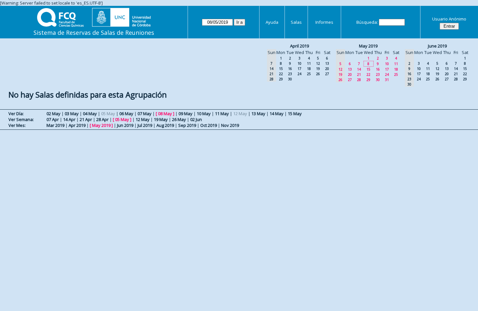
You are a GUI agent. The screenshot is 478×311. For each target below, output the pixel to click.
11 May (222, 113)
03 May (72, 113)
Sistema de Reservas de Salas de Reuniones (93, 32)
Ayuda (272, 22)
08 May (165, 113)
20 (327, 68)
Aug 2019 (165, 125)
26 (318, 74)
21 (359, 74)
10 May (204, 113)
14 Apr (69, 119)
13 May (258, 113)
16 (290, 68)
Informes (324, 22)
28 (359, 79)
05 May (122, 119)
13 (327, 63)
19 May (161, 119)
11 (309, 63)
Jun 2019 (125, 125)
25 (309, 74)
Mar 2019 (55, 125)
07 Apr (52, 119)
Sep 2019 (187, 125)
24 (299, 74)
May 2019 (368, 46)
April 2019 (299, 46)
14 (359, 69)
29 (281, 79)
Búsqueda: (367, 22)
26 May (179, 119)
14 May (277, 113)
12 (318, 63)
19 (318, 68)
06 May (126, 113)
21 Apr (86, 119)
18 (309, 68)
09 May (186, 113)
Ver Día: (16, 113)
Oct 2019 (208, 125)
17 (299, 68)
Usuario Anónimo (449, 19)
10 (299, 63)
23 (290, 74)
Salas (296, 22)
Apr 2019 (77, 125)
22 (281, 74)
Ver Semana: (21, 119)
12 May (143, 119)
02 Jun (196, 119)
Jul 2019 (145, 125)
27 (327, 74)
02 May (53, 113)
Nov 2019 (230, 125)
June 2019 (437, 46)
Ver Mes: (17, 125)
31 (387, 79)
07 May (145, 113)
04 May (90, 113)
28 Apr (102, 119)
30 (290, 79)
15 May (295, 113)
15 (281, 68)
